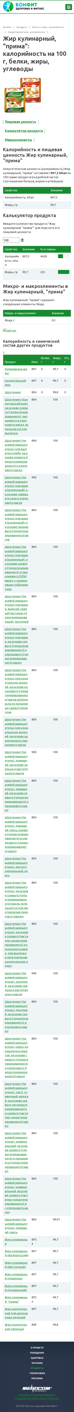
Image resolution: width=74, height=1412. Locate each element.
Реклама (37, 1378)
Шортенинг (13, 392)
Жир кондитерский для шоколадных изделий (16, 1313)
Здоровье (37, 1358)
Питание (37, 1363)
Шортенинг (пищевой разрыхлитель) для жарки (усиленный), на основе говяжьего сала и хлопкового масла (16, 490)
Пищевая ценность (20, 121)
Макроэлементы (18, 140)
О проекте (37, 1348)
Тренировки (37, 1373)
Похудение (37, 1353)
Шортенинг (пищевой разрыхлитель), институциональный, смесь (16, 867)
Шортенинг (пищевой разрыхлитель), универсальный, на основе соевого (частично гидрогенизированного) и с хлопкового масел (16, 1195)
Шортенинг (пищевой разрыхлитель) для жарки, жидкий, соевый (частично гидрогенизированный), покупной (16, 609)
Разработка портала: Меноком (37, 1395)
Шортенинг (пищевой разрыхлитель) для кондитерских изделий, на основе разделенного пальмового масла (16, 732)
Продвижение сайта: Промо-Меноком (37, 1398)
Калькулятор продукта (24, 131)
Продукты (37, 1368)
